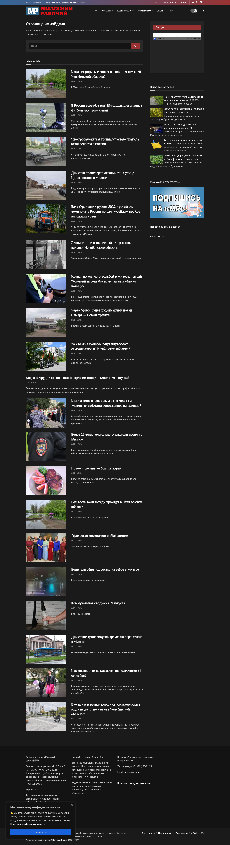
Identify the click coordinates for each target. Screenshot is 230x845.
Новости (106, 10)
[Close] (72, 805)
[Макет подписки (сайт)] (177, 202)
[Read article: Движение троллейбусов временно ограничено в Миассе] (46, 649)
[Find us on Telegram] (201, 2)
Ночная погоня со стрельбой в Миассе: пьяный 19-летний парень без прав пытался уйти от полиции (106, 281)
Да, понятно (40, 832)
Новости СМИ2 (157, 236)
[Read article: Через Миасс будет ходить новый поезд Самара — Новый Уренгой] (46, 322)
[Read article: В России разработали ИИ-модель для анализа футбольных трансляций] (46, 117)
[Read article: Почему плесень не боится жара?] (46, 480)
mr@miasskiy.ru (131, 772)
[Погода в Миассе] (177, 35)
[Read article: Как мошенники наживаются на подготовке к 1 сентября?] (46, 682)
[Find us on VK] (193, 2)
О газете (37, 2)
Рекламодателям (69, 2)
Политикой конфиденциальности (27, 824)
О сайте (46, 2)
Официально (144, 10)
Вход (185, 2)
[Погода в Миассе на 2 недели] (192, 39)
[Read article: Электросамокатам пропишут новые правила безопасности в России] (46, 151)
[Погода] (159, 38)
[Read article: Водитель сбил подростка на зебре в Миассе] (46, 581)
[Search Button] (203, 11)
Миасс (29, 2)
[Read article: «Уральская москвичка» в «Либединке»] (46, 547)
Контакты (56, 2)
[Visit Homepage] (49, 11)
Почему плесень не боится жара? (96, 468)
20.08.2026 (77, 512)
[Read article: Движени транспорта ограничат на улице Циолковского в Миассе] (46, 185)
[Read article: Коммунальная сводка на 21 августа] (46, 615)
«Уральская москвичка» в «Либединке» (99, 536)
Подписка (83, 2)
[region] (40, 820)
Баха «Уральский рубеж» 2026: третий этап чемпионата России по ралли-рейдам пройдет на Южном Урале (106, 211)
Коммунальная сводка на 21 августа (98, 603)
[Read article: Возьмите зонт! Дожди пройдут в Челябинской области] (46, 514)
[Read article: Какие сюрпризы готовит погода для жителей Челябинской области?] (46, 83)
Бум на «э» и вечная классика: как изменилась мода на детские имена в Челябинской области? (105, 709)
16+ (171, 10)
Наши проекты (124, 10)
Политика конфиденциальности (134, 783)
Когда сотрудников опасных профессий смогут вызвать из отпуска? (77, 378)
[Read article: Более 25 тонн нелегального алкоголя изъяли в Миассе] (46, 446)
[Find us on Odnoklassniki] (197, 2)
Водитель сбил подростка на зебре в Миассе (105, 569)
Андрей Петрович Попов (56, 840)
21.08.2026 (77, 81)
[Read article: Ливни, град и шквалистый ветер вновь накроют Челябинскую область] (46, 254)
